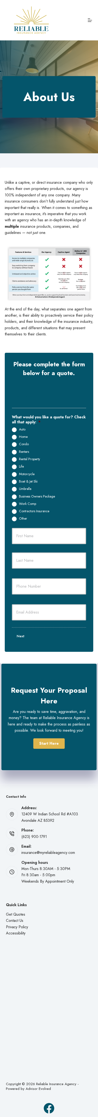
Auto (22, 429)
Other (23, 519)
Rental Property (29, 459)
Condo (24, 444)
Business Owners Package (37, 496)
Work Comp (27, 504)
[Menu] (90, 20)
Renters (24, 452)
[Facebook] (49, 1108)
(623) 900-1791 (34, 836)
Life (21, 466)
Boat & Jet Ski (28, 481)
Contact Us (14, 920)
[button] (49, 743)
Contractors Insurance (34, 511)
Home (23, 437)
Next (20, 636)
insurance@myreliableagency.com (48, 852)
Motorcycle (26, 474)
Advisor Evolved (38, 1088)
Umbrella (25, 489)
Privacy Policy (17, 927)
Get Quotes (15, 914)
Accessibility (15, 933)
